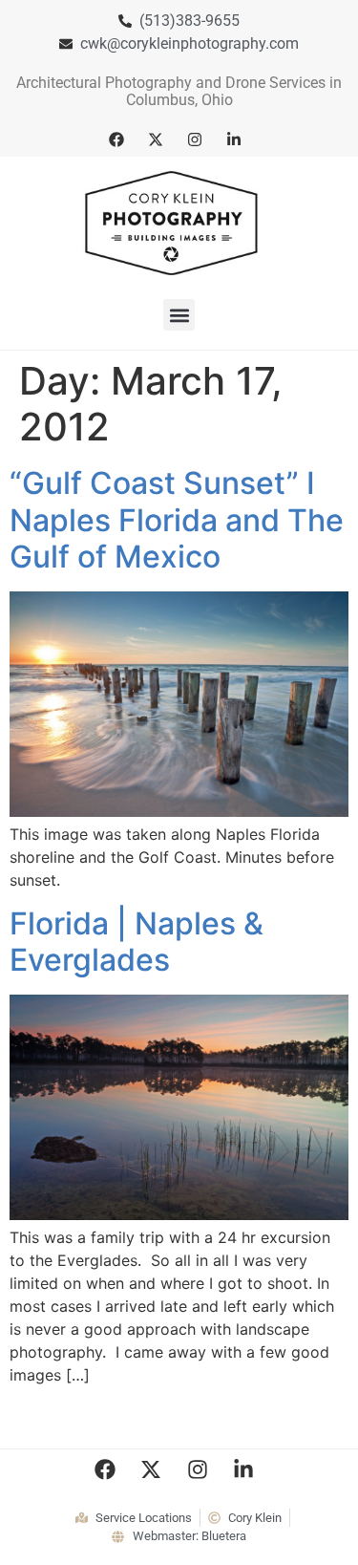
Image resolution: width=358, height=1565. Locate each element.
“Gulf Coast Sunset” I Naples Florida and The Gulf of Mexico (177, 519)
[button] (179, 315)
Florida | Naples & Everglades (136, 941)
